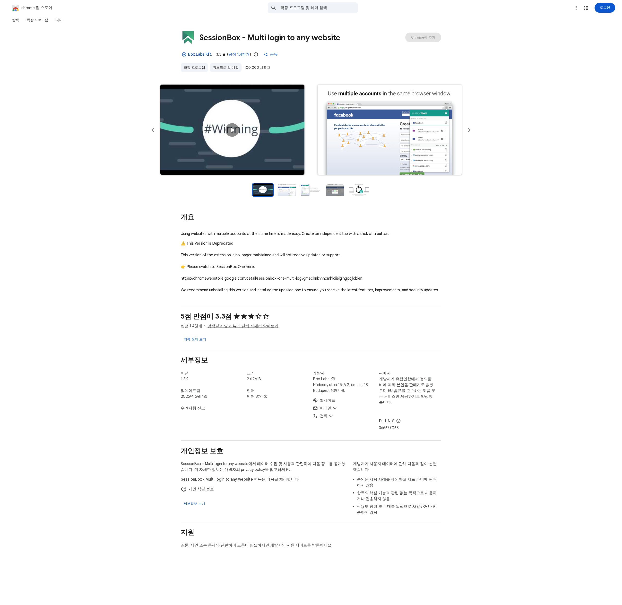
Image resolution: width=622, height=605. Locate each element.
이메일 (325, 408)
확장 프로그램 (194, 67)
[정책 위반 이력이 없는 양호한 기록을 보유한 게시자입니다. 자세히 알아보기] (184, 54)
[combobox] (319, 8)
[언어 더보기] (265, 396)
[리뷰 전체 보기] (195, 339)
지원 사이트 (297, 545)
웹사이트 (327, 400)
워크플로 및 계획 (226, 67)
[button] (586, 8)
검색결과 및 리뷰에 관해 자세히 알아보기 (242, 326)
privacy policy (253, 469)
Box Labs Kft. (200, 54)
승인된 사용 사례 (371, 479)
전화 (324, 416)
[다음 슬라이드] (469, 130)
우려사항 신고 (193, 408)
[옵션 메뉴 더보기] (576, 8)
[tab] (15, 20)
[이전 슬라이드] (152, 130)
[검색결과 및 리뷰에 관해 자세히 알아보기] (398, 421)
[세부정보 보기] (194, 504)
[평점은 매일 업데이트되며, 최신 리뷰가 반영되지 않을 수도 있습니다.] (256, 54)
